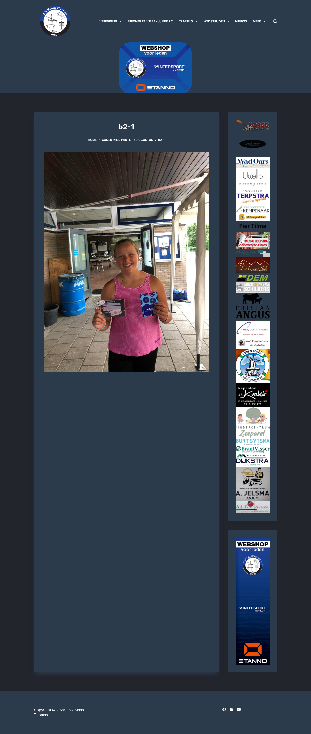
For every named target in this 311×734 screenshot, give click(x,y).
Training (186, 21)
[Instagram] (231, 709)
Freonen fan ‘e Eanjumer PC (150, 21)
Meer (257, 21)
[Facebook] (224, 709)
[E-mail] (239, 709)
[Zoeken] (275, 21)
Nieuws (241, 21)
